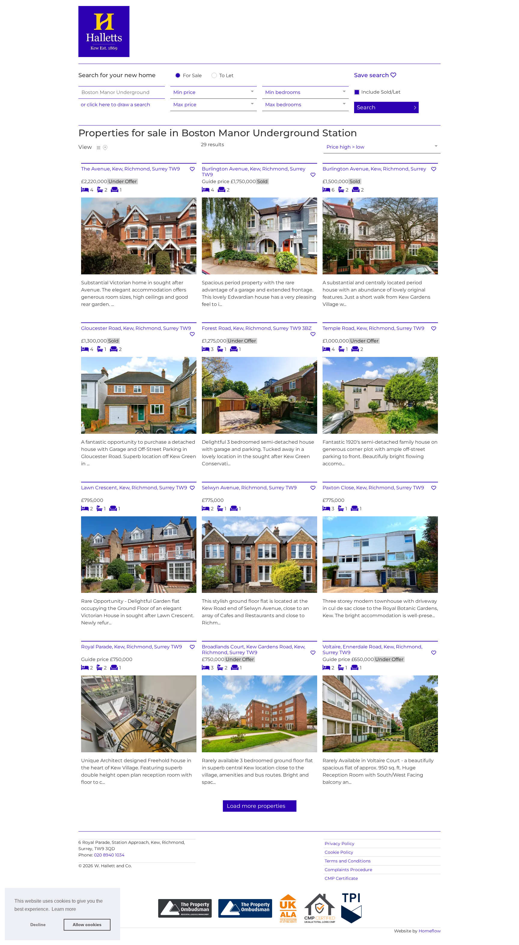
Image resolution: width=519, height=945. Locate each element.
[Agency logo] (259, 31)
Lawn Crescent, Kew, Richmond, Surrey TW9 (134, 488)
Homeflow (430, 931)
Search (366, 107)
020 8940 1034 (109, 855)
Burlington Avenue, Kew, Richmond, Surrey (374, 169)
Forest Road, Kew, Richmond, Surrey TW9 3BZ (256, 328)
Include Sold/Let (381, 92)
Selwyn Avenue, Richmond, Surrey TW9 (249, 488)
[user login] (417, 15)
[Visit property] (138, 238)
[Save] (192, 169)
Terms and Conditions (348, 861)
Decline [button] (38, 924)
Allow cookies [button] (87, 924)
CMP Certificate (341, 878)
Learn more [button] (64, 909)
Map (105, 147)
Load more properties (256, 806)
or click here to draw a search (115, 104)
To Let (226, 75)
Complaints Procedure (348, 869)
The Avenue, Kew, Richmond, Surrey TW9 (130, 169)
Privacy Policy (339, 843)
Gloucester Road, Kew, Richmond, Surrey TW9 (136, 328)
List (98, 147)
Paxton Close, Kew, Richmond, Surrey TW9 (373, 488)
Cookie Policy (339, 852)
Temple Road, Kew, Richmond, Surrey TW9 (373, 328)
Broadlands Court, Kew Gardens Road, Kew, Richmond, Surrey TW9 (253, 649)
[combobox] (121, 92)
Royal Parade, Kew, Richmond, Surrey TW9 (131, 647)
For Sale (192, 75)
